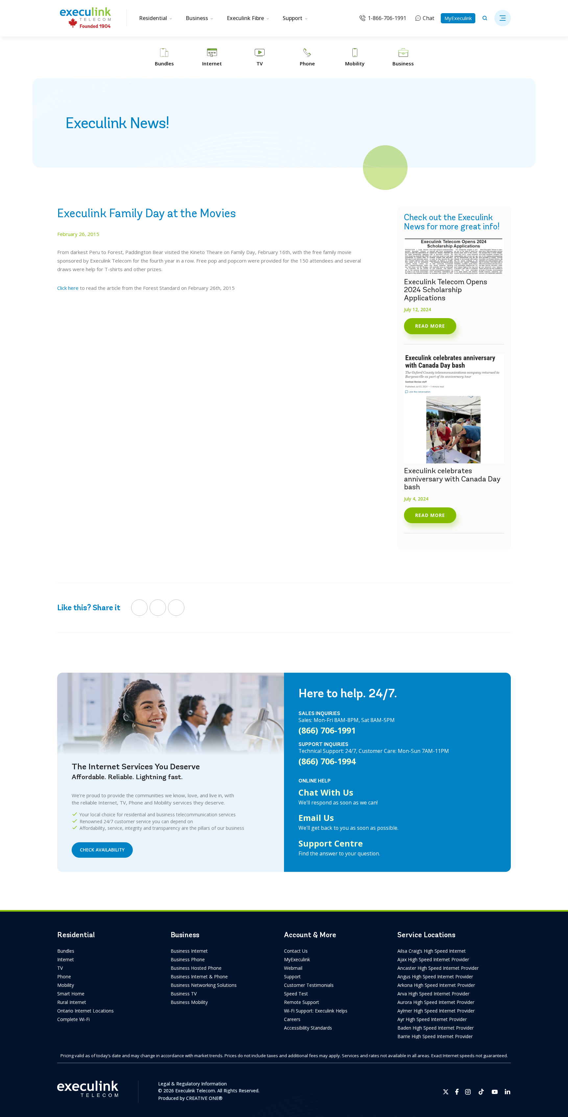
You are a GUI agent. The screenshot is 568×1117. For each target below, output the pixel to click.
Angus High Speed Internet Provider (435, 976)
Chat (428, 18)
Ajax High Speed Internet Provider (433, 959)
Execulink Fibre (245, 18)
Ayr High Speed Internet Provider (432, 1019)
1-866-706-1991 (387, 18)
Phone (64, 976)
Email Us (316, 817)
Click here (68, 288)
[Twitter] (158, 607)
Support (292, 18)
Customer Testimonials (309, 985)
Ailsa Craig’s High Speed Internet (431, 951)
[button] (502, 18)
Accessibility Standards (308, 1028)
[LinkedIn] (176, 607)
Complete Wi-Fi (73, 1019)
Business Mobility (189, 1002)
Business (197, 18)
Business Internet (189, 951)
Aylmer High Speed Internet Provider (436, 1011)
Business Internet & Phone (199, 976)
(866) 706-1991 (327, 730)
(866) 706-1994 (327, 761)
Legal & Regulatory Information (192, 1084)
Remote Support (301, 1002)
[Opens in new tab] (446, 1091)
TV (60, 968)
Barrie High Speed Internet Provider (435, 1036)
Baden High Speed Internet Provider (435, 1028)
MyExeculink (458, 18)
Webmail (293, 968)
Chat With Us (325, 792)
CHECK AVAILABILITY (102, 850)
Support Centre (330, 843)
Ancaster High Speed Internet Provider (438, 968)
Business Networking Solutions (204, 985)
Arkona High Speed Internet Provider (436, 985)
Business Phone (188, 959)
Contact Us (296, 951)
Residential (153, 18)
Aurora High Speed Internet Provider (435, 1002)
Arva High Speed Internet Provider (433, 993)
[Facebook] (139, 607)
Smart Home (70, 993)
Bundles (65, 951)
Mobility (65, 985)
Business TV (184, 993)
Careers (292, 1019)
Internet (65, 959)
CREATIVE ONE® (204, 1098)
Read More (430, 326)
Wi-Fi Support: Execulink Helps (315, 1011)
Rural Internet (71, 1002)
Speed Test (296, 993)
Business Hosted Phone (196, 968)
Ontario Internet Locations (85, 1011)
